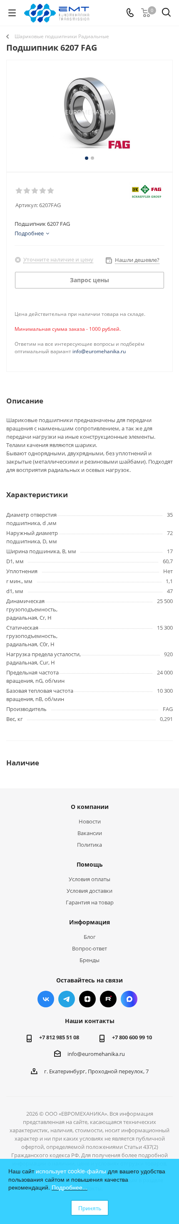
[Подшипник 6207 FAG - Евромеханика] (89, 112)
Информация (89, 922)
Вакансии (89, 833)
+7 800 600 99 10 (132, 1037)
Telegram (66, 999)
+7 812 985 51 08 (59, 1037)
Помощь (90, 864)
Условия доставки (89, 890)
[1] (19, 191)
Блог (90, 937)
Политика (89, 844)
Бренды (89, 960)
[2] (27, 191)
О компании (90, 807)
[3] (35, 191)
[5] (51, 191)
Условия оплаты (89, 879)
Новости (90, 821)
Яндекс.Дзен (87, 999)
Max (129, 999)
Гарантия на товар (90, 902)
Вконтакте (45, 999)
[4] (43, 191)
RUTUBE (108, 999)
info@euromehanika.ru (99, 351)
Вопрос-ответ (89, 948)
